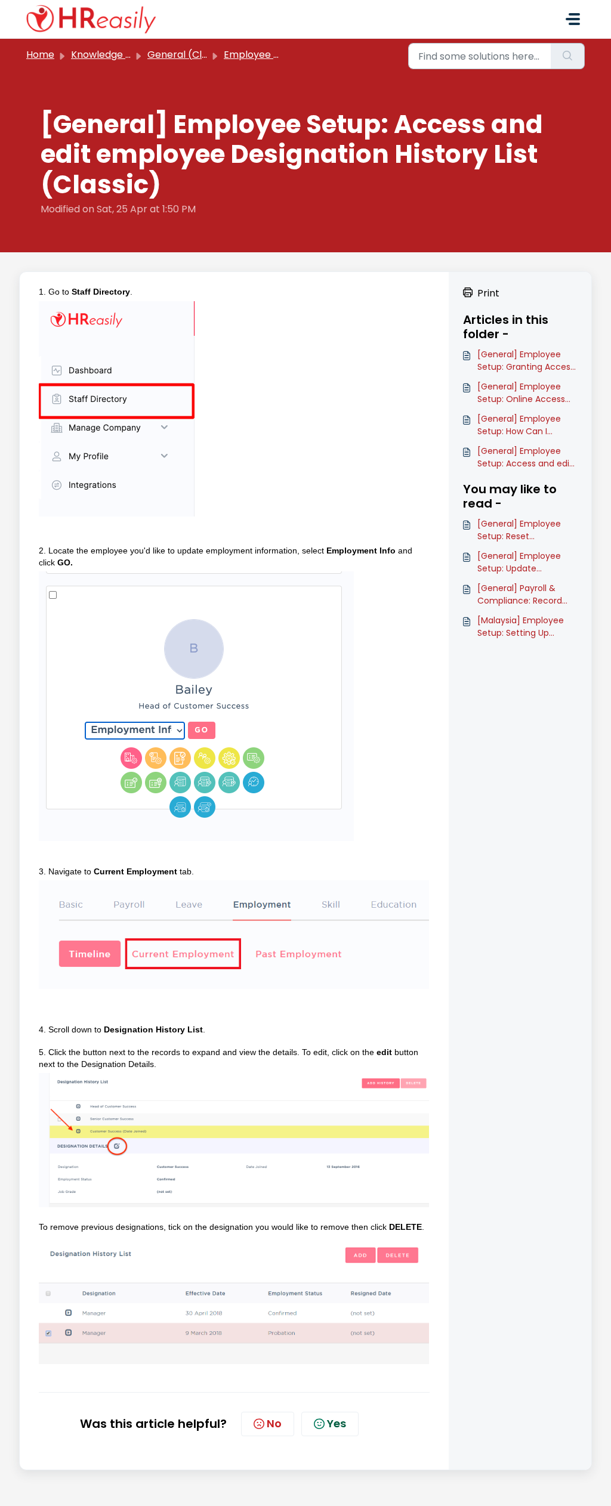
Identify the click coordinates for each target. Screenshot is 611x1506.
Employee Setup (262, 54)
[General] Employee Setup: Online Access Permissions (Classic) (521, 393)
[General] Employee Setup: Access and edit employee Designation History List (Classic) (525, 457)
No (274, 1423)
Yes (336, 1423)
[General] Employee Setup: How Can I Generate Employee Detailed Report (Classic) (519, 425)
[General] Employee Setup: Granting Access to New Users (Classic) (526, 360)
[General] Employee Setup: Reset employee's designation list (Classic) (527, 530)
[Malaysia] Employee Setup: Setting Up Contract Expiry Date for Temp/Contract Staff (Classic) (520, 626)
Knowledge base (110, 54)
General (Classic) (188, 54)
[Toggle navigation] (573, 19)
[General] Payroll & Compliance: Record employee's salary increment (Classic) (519, 594)
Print (488, 293)
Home (40, 54)
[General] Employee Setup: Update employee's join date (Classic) (520, 562)
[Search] (568, 56)
